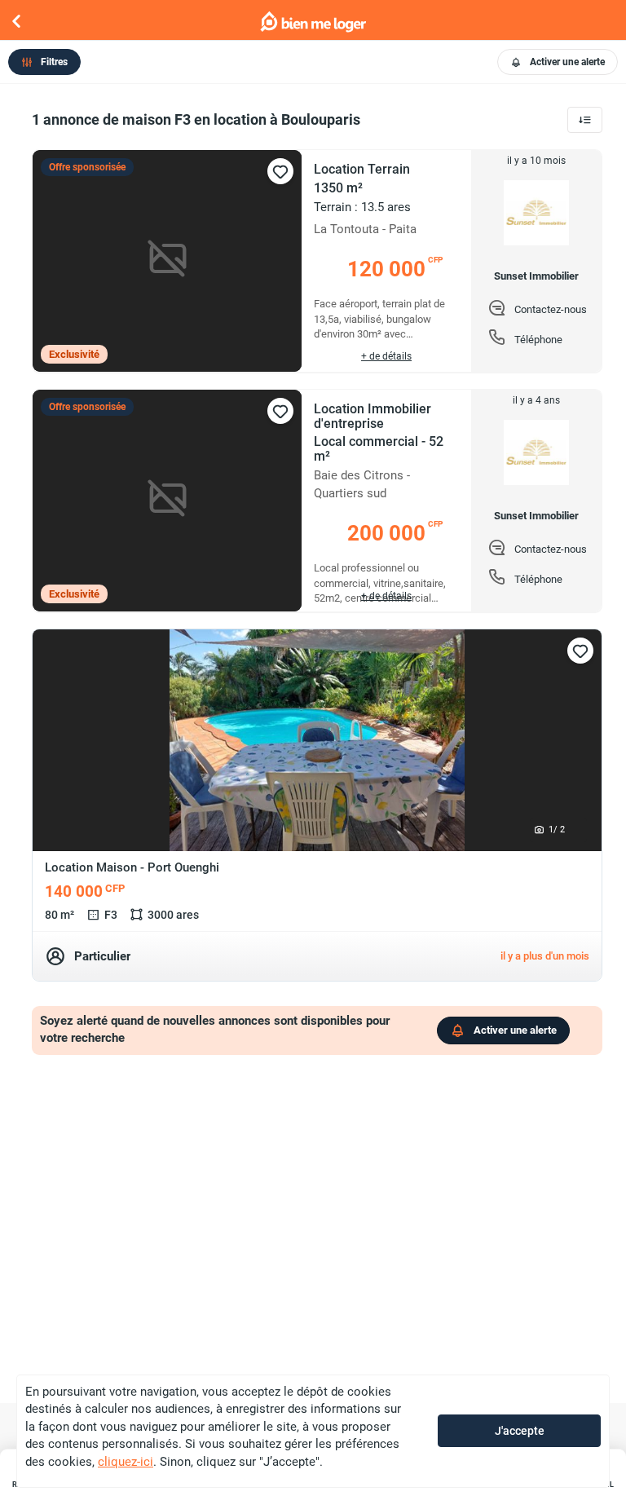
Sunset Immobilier (536, 276)
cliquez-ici (125, 1461)
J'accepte (519, 1430)
